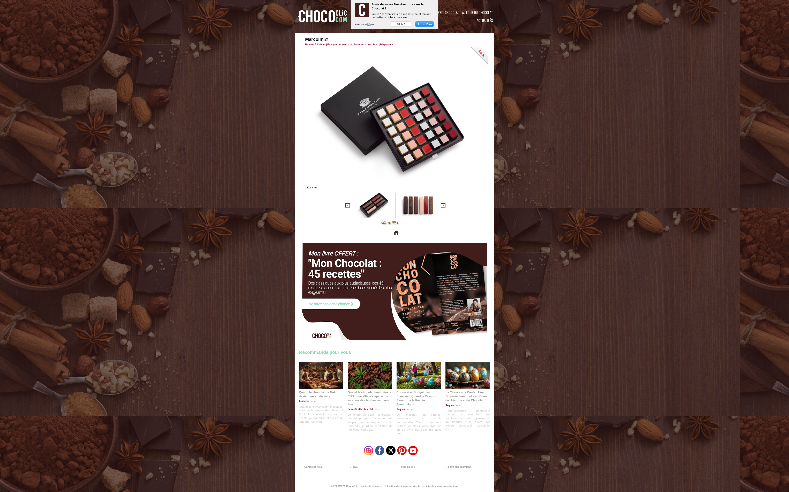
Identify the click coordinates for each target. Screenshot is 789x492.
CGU (355, 467)
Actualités (485, 20)
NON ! (401, 24)
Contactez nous (313, 467)
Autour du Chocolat (477, 12)
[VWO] (371, 24)
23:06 (408, 409)
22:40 (457, 405)
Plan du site (408, 467)
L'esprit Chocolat (446, 12)
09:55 (376, 409)
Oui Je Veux (424, 24)
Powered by (361, 24)
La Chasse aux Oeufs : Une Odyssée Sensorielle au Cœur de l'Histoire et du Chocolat (466, 396)
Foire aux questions (459, 467)
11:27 (312, 401)
